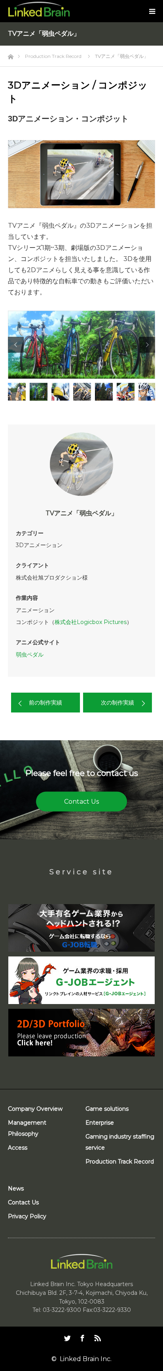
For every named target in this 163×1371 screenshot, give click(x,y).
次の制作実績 (117, 702)
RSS (96, 1336)
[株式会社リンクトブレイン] (39, 9)
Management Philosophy (27, 1128)
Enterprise (99, 1122)
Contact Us (81, 801)
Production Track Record (119, 1161)
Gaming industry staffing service (119, 1142)
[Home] (10, 55)
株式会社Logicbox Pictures (91, 622)
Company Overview (35, 1108)
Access (17, 1147)
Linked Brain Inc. (86, 1359)
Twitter (66, 1336)
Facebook (81, 1336)
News (16, 1188)
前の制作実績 (45, 702)
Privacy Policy (27, 1216)
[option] (81, 345)
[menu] (152, 11)
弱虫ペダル (30, 654)
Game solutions (107, 1108)
